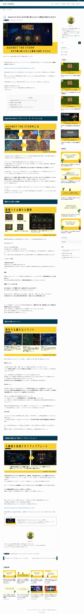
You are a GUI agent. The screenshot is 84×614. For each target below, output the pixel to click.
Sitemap (49, 609)
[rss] (78, 0)
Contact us (44, 609)
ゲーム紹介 (6, 20)
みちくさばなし (9, 4)
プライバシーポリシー (36, 609)
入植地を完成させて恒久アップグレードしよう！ (22, 107)
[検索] (80, 0)
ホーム (29, 609)
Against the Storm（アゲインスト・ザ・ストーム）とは (23, 100)
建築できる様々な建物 (15, 102)
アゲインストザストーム (23, 553)
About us (54, 609)
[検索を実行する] (79, 43)
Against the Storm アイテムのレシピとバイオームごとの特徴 (31, 520)
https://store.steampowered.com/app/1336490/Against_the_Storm (19, 68)
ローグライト (31, 553)
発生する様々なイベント (16, 104)
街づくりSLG (36, 553)
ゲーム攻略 (65, 51)
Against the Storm (14, 553)
